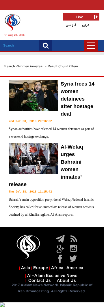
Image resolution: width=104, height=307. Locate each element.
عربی (86, 25)
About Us (66, 280)
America (74, 268)
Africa (57, 268)
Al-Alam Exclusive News (52, 275)
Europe (40, 268)
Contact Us (39, 280)
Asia (25, 268)
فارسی (71, 25)
